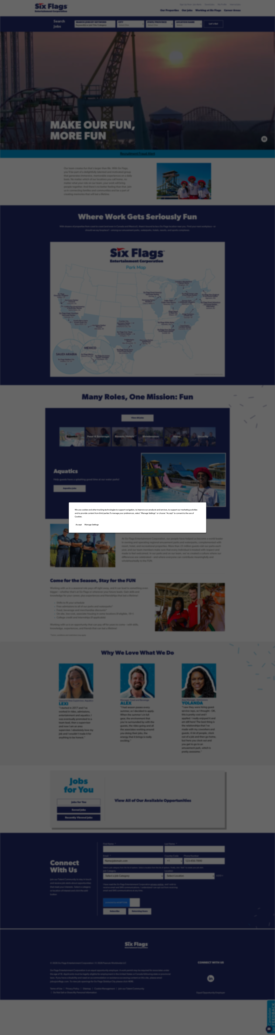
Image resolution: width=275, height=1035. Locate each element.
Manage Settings (92, 525)
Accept (79, 525)
